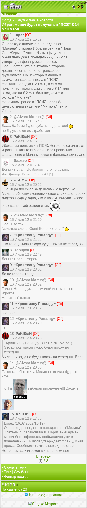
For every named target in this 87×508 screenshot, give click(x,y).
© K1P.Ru (10, 485)
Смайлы (21, 472)
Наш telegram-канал (45, 495)
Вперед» (43, 456)
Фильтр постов (16, 477)
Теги (7, 472)
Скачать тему (15, 467)
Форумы (8, 20)
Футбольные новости (35, 20)
